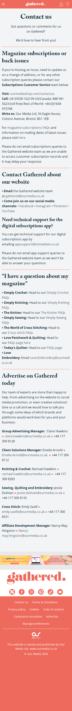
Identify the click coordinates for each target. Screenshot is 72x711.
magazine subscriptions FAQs (29, 127)
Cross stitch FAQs (20, 333)
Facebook (26, 206)
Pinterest (60, 206)
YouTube (8, 211)
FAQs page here (19, 343)
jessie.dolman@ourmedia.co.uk (39, 493)
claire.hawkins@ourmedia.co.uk (27, 436)
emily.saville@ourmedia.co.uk (23, 512)
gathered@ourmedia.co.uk (25, 196)
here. (22, 137)
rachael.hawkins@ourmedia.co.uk (26, 474)
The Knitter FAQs (53, 312)
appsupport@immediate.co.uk (37, 244)
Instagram (43, 206)
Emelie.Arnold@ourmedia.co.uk (24, 455)
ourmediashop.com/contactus (32, 94)
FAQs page (54, 348)
